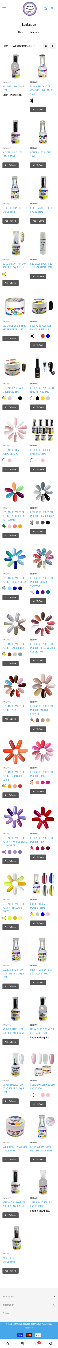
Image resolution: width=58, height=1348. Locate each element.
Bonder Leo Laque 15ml (40, 154)
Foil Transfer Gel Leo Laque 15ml (42, 210)
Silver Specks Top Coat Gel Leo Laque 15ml (13, 1088)
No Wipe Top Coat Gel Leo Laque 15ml (42, 1031)
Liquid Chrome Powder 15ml (38, 906)
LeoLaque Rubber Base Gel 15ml (40, 452)
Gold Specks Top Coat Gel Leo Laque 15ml (14, 265)
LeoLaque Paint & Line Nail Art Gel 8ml (42, 390)
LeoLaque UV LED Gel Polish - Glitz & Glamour (42, 582)
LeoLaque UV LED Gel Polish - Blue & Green (14, 580)
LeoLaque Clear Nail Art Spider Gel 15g (14, 327)
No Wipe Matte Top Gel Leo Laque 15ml (13, 1031)
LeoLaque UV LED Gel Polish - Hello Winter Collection (42, 648)
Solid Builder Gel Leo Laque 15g (42, 1086)
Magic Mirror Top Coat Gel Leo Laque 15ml (13, 973)
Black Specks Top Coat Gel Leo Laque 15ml (41, 90)
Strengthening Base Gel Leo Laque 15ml (14, 1204)
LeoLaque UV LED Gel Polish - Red (42, 840)
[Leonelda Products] (29, 9)
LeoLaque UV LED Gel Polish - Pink (42, 774)
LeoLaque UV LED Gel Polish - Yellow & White (14, 908)
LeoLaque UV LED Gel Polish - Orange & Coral (14, 776)
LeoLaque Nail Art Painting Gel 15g (40, 327)
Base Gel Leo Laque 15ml (13, 88)
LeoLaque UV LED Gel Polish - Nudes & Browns (42, 710)
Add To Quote (38, 109)
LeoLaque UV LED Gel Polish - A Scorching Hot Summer (14, 516)
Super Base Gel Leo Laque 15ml (41, 1204)
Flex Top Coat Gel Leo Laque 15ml (15, 210)
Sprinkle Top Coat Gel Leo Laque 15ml (41, 1148)
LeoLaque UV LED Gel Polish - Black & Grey (42, 514)
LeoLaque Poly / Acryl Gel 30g (11, 452)
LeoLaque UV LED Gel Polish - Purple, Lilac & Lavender (14, 842)
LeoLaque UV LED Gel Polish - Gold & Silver (14, 646)
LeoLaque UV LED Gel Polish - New (14, 708)
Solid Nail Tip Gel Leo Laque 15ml (14, 1148)
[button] (52, 8)
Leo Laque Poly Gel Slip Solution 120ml (41, 265)
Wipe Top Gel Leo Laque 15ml (11, 1260)
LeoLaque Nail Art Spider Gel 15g (12, 390)
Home (21, 32)
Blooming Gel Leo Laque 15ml (12, 154)
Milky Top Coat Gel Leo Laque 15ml (41, 971)
